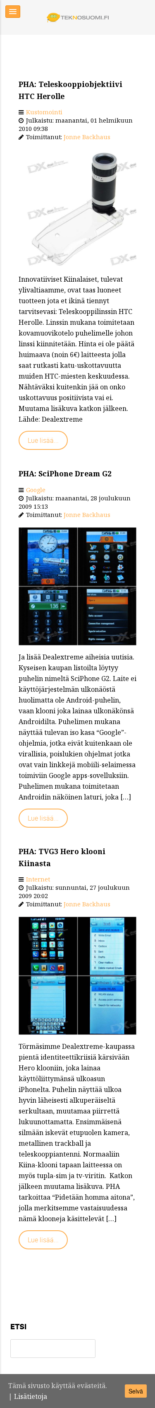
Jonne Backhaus (87, 137)
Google (35, 490)
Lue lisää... (43, 440)
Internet (38, 879)
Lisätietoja (30, 1396)
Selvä (136, 1391)
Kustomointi (44, 112)
